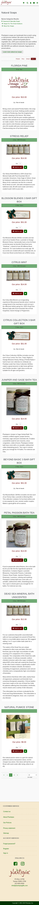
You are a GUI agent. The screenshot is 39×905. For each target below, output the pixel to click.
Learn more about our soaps (12, 52)
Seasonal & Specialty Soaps (11, 21)
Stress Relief (19, 136)
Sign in (5, 853)
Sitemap (6, 833)
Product (18, 59)
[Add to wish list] (25, 167)
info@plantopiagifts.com (19, 885)
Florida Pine (19, 65)
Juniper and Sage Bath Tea (19, 379)
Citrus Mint (19, 262)
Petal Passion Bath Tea (19, 512)
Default (28, 59)
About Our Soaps (9, 26)
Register (6, 848)
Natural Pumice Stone (19, 707)
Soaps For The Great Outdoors (13, 23)
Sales (32, 59)
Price (23, 59)
